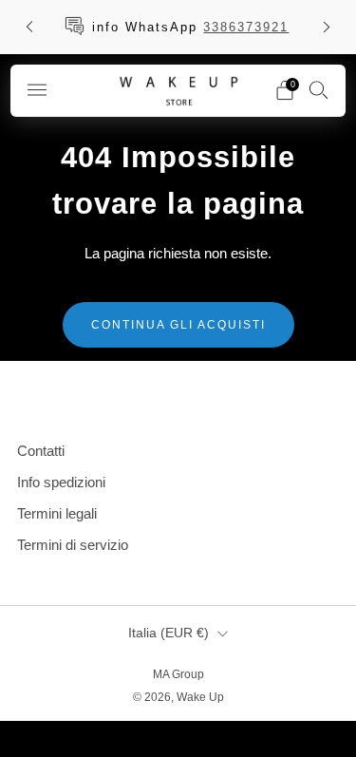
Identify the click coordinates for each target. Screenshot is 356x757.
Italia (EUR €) (168, 633)
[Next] (326, 27)
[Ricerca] (318, 89)
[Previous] (29, 27)
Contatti (41, 451)
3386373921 (246, 27)
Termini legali (57, 513)
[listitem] (178, 27)
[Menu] (37, 90)
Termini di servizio (72, 545)
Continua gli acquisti (178, 324)
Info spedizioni (61, 482)
